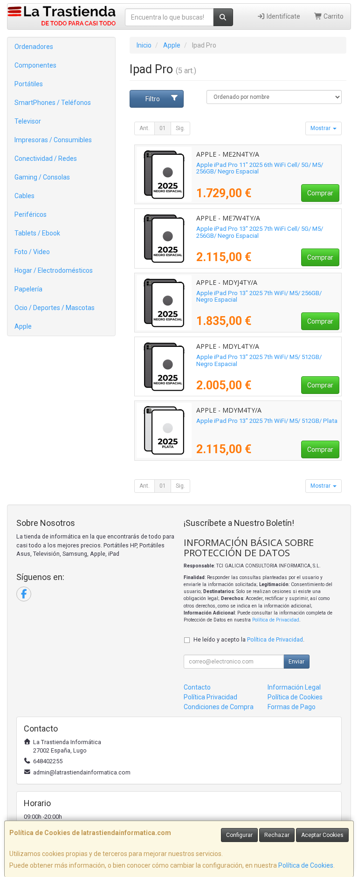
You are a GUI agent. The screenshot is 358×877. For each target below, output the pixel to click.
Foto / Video (32, 252)
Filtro (152, 99)
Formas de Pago (292, 707)
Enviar (296, 661)
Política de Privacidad (275, 619)
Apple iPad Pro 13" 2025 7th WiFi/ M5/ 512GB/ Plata (266, 420)
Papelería (28, 289)
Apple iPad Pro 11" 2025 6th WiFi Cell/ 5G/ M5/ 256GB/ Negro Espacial (259, 168)
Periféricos (30, 214)
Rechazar (276, 835)
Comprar (320, 193)
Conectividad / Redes (45, 158)
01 (162, 128)
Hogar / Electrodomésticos (53, 270)
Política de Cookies (305, 865)
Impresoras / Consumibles (53, 140)
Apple (23, 326)
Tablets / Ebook (37, 233)
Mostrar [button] (321, 128)
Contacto (197, 687)
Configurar (239, 835)
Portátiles (28, 84)
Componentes (35, 65)
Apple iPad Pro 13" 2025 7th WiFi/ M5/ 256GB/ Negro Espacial (259, 297)
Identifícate (282, 16)
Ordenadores (33, 46)
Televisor (27, 121)
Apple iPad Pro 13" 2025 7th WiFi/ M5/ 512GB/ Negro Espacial (259, 360)
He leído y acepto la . (248, 639)
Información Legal (294, 687)
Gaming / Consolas (42, 177)
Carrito (333, 16)
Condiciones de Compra (219, 707)
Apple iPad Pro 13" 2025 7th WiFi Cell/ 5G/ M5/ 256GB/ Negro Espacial (259, 232)
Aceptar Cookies (322, 835)
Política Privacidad (210, 697)
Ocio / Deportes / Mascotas (54, 307)
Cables (24, 196)
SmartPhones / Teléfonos (52, 102)
